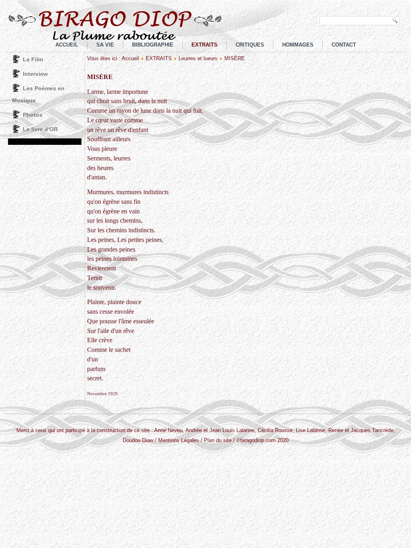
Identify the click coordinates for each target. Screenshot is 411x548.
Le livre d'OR (40, 129)
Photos (33, 115)
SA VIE (105, 45)
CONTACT (344, 45)
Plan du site (218, 440)
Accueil (130, 58)
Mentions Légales (178, 440)
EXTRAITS (204, 45)
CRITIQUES (250, 45)
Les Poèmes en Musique (38, 94)
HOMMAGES (297, 45)
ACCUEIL (66, 45)
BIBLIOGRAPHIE (152, 45)
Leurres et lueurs (198, 58)
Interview (35, 74)
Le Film (33, 59)
